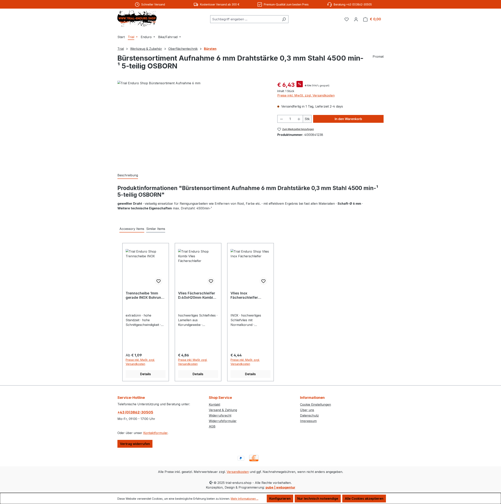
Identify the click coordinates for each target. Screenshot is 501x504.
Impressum (308, 421)
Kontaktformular (155, 433)
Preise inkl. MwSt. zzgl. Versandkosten (306, 95)
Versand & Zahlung (223, 410)
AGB (212, 426)
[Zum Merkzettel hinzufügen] (158, 281)
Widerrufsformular (223, 421)
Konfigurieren (280, 498)
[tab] (127, 175)
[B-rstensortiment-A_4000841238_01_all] (193, 123)
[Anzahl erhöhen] (299, 119)
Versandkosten (238, 472)
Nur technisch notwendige (317, 498)
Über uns (307, 410)
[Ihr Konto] (356, 19)
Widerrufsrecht (220, 415)
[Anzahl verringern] (281, 119)
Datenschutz (309, 415)
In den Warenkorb (348, 119)
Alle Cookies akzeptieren (364, 498)
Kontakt (214, 404)
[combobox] (244, 19)
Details (145, 374)
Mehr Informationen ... (244, 498)
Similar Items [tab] (155, 229)
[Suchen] (283, 19)
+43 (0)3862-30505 (135, 412)
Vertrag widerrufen (135, 444)
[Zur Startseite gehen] (137, 18)
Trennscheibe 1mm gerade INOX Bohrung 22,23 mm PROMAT (144, 295)
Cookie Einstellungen (315, 404)
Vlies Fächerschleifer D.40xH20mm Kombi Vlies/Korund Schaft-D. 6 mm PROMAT (198, 295)
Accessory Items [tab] (131, 229)
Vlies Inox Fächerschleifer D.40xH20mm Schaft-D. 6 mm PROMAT (249, 295)
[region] (193, 123)
